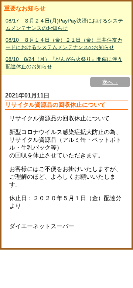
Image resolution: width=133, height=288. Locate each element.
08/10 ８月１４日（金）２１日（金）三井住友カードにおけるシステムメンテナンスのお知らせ (64, 43)
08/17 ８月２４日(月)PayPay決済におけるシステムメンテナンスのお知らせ (64, 24)
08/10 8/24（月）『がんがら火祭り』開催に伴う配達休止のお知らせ (64, 62)
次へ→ (110, 82)
